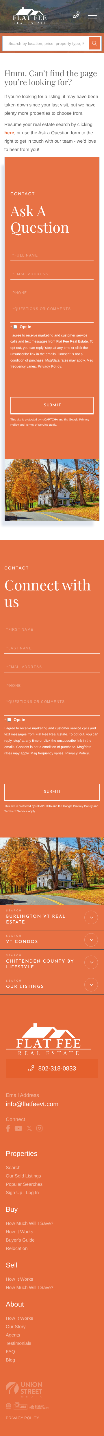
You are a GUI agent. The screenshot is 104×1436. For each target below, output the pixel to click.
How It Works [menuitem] (19, 1232)
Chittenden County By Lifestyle (40, 964)
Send (52, 405)
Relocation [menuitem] (17, 1248)
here (9, 133)
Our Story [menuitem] (15, 1326)
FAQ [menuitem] (10, 1351)
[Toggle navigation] (92, 15)
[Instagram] (39, 1129)
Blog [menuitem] (10, 1360)
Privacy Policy (49, 366)
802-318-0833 (57, 1068)
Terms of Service (37, 425)
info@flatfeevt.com (32, 1104)
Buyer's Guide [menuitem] (20, 1240)
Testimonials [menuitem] (18, 1343)
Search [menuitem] (13, 1167)
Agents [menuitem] (13, 1335)
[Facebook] (8, 1129)
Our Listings (25, 987)
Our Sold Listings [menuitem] (23, 1176)
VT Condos (22, 942)
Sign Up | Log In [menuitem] (22, 1192)
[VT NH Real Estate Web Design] (52, 1389)
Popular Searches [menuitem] (24, 1184)
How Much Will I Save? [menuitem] (29, 1223)
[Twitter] (29, 1129)
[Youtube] (18, 1129)
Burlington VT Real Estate (36, 920)
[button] (94, 43)
